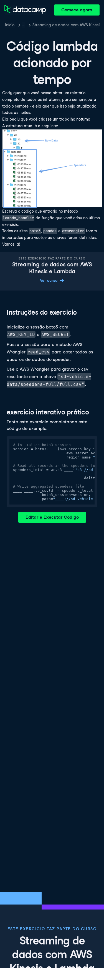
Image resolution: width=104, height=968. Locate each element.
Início (9, 25)
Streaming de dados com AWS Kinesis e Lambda (66, 25)
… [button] (23, 25)
